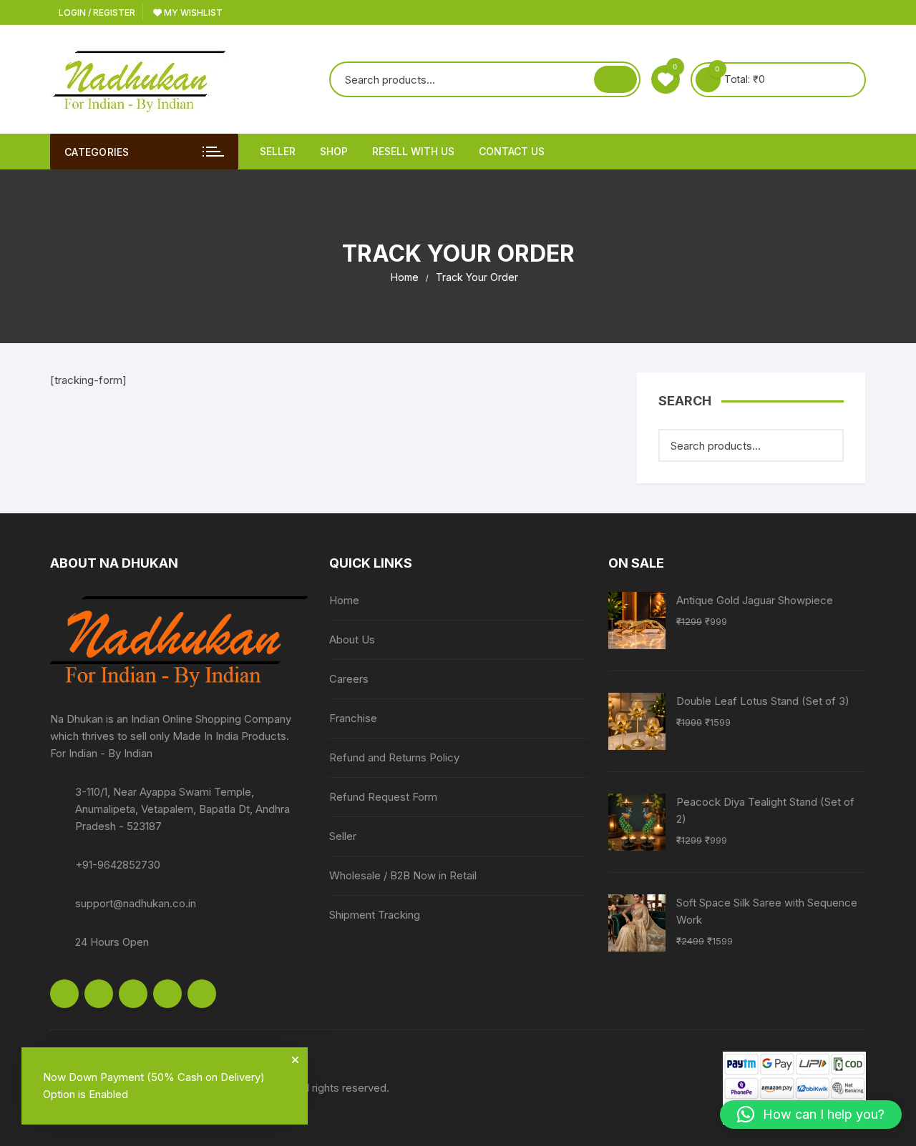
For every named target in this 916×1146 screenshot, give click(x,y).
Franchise (353, 718)
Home (344, 600)
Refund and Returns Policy (394, 757)
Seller (278, 151)
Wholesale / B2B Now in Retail (403, 875)
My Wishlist (192, 12)
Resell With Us (413, 151)
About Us (352, 639)
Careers (349, 679)
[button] (811, 1114)
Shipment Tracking (374, 915)
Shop (334, 151)
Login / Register (96, 12)
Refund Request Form (383, 797)
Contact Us (512, 151)
